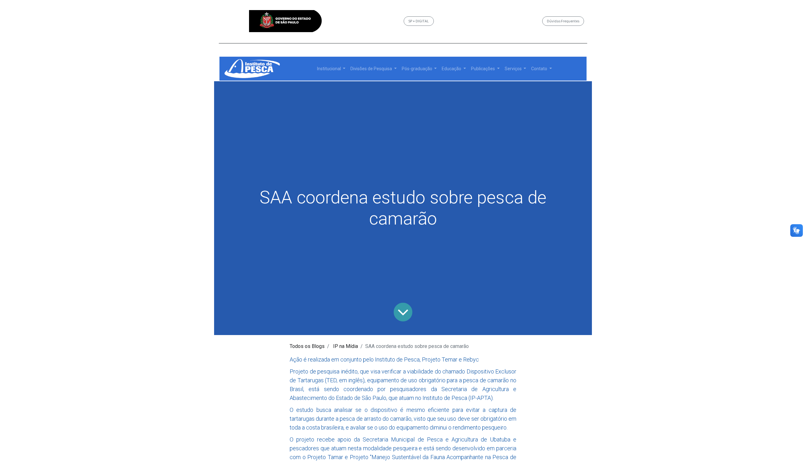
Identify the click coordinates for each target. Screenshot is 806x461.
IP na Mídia (345, 346)
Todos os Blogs (307, 346)
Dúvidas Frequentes (563, 21)
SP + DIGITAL (418, 21)
